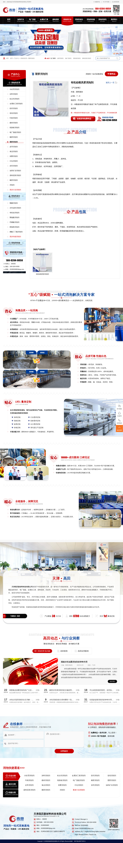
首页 (11, 58)
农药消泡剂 (14, 166)
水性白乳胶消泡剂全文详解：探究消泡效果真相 (27, 700)
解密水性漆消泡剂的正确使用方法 (62, 690)
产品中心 (16, 58)
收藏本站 (97, 2)
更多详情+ (112, 681)
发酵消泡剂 (14, 156)
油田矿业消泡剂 (15, 171)
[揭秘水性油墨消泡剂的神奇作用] (30, 678)
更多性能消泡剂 (15, 236)
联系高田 (116, 2)
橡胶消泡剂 (14, 137)
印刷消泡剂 (14, 118)
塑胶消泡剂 (31, 58)
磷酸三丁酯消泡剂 (16, 232)
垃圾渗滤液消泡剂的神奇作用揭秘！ (103, 700)
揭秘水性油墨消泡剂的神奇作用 (74, 662)
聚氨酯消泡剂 (14, 217)
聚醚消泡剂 (14, 203)
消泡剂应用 (24, 58)
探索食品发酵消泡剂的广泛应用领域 (23, 690)
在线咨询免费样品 (84, 119)
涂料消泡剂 (14, 94)
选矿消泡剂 (68, 58)
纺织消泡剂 (14, 108)
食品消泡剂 (14, 151)
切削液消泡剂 (77, 58)
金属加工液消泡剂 (16, 104)
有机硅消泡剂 (14, 213)
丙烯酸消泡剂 (14, 222)
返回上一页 (110, 82)
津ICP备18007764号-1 (80, 841)
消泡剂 (12, 185)
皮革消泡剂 (14, 147)
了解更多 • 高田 (15, 616)
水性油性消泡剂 (15, 208)
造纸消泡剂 (14, 113)
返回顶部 (119, 430)
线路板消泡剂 (14, 127)
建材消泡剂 (14, 123)
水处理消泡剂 (14, 89)
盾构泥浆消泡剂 (86, 58)
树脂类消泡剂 (14, 227)
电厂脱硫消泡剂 (15, 132)
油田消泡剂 (60, 58)
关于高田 (106, 2)
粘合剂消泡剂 (14, 99)
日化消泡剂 (14, 161)
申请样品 (111, 74)
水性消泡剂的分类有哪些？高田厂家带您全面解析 (68, 700)
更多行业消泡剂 (15, 190)
